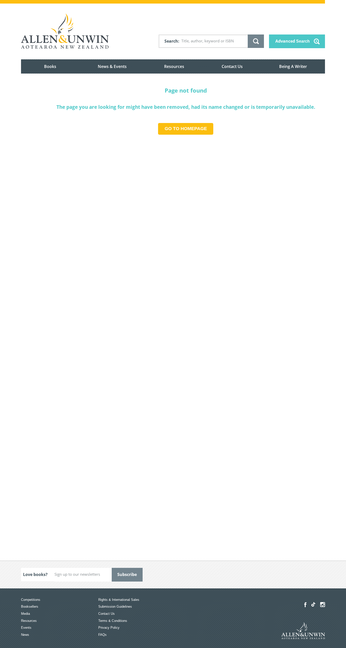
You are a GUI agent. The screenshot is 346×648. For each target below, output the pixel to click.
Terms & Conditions (112, 621)
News (25, 635)
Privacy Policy (109, 627)
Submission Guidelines (115, 606)
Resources (174, 66)
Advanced (292, 41)
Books (50, 66)
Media (25, 614)
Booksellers (29, 606)
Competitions (30, 600)
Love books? (35, 574)
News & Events (112, 66)
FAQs (102, 635)
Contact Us (232, 66)
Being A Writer (293, 66)
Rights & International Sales (118, 600)
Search (171, 41)
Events (26, 627)
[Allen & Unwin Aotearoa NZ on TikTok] (313, 604)
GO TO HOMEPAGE (186, 128)
